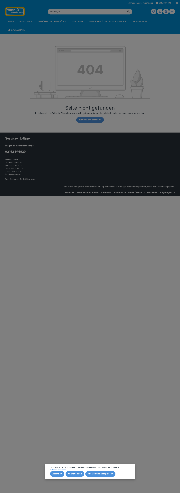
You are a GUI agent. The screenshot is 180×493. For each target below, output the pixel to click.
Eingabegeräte (167, 192)
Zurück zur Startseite (90, 120)
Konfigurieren (75, 474)
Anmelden (133, 3)
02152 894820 (15, 151)
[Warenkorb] (166, 11)
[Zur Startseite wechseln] (15, 11)
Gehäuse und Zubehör (88, 192)
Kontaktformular (27, 179)
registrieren (148, 3)
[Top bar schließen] (177, 2)
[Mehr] (172, 11)
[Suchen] (128, 11)
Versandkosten (112, 187)
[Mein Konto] (160, 11)
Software (106, 192)
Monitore (69, 192)
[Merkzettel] (153, 11)
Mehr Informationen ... (59, 470)
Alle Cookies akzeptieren (100, 474)
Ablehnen (57, 474)
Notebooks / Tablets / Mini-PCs (129, 192)
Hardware (152, 192)
